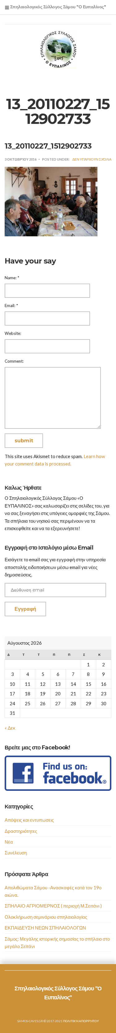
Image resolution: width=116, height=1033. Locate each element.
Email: (11, 305)
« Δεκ (10, 728)
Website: (13, 333)
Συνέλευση (16, 852)
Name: (12, 277)
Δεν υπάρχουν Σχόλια (91, 159)
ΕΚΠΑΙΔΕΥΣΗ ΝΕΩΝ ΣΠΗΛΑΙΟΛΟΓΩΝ (45, 927)
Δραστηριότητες (21, 831)
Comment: (14, 361)
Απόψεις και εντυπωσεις (29, 820)
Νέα (9, 842)
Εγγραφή (25, 609)
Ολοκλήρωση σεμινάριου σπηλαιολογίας (46, 917)
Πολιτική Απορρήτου (81, 1021)
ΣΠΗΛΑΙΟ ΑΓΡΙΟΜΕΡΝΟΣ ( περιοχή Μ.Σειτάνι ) (53, 906)
